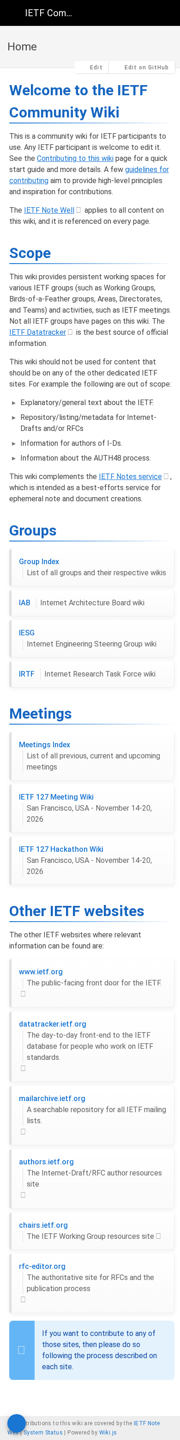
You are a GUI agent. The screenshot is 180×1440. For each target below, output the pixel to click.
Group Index (92, 567)
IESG (87, 638)
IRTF (87, 674)
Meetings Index (89, 755)
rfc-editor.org (86, 1277)
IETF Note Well (49, 210)
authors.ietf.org (90, 1172)
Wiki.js (108, 1432)
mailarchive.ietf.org (92, 1109)
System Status (43, 1432)
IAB (81, 602)
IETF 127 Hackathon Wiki (85, 860)
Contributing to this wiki (75, 158)
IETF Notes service (130, 476)
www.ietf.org (90, 977)
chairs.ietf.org (86, 1231)
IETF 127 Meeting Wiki (85, 808)
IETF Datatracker (37, 332)
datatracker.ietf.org (86, 1041)
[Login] (165, 13)
